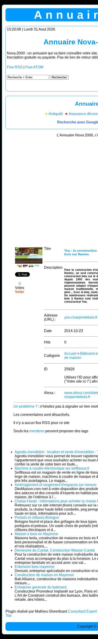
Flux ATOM (34, 67)
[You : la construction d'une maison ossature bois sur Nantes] (28, 266)
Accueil (70, 353)
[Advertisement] (49, 190)
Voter (19, 292)
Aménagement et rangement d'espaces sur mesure (56, 485)
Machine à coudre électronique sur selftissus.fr (52, 468)
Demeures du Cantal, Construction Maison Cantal (55, 550)
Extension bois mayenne (34, 567)
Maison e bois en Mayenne (36, 534)
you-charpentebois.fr (80, 317)
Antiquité (56, 114)
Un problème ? (25, 406)
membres (36, 431)
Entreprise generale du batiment (40, 587)
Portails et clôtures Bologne (37, 517)
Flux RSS (15, 67)
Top (8, 615)
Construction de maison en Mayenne (44, 575)
